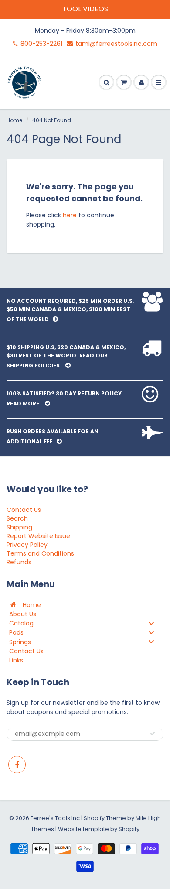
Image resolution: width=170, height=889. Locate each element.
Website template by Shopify (98, 829)
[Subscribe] (153, 734)
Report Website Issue (38, 536)
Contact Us (24, 509)
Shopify (94, 818)
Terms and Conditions (40, 553)
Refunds (19, 562)
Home (14, 120)
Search (17, 518)
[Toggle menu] (151, 623)
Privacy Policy (27, 544)
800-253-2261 (41, 43)
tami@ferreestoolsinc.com (116, 43)
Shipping (19, 527)
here (70, 215)
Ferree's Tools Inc (55, 818)
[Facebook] (17, 764)
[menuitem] (85, 604)
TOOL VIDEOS (85, 9)
